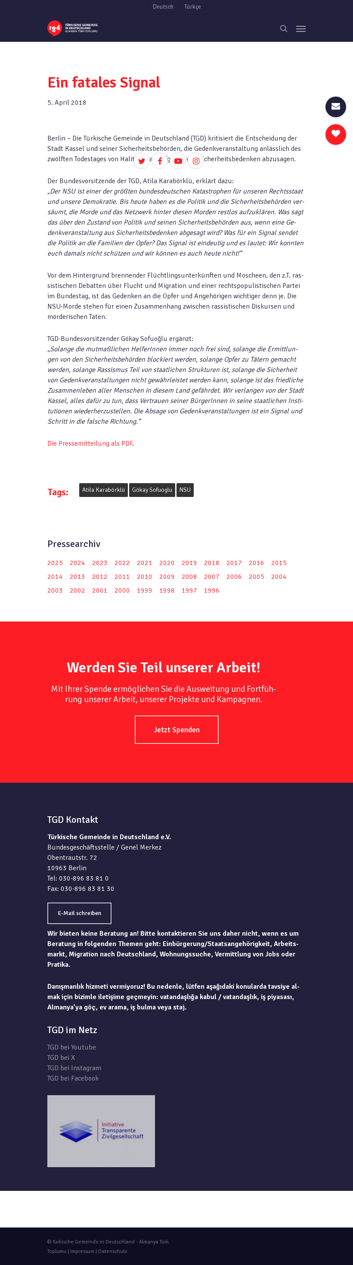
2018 (212, 563)
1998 (167, 590)
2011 (122, 576)
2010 (144, 576)
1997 (189, 590)
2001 (100, 590)
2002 (77, 590)
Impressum (82, 1251)
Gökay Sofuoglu (152, 490)
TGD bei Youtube (71, 1047)
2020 (167, 563)
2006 (234, 576)
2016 (256, 563)
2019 (189, 563)
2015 (279, 563)
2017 (234, 563)
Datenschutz (112, 1251)
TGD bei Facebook (73, 1078)
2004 (279, 576)
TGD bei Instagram (74, 1068)
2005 (256, 576)
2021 (144, 563)
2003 (55, 590)
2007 (212, 576)
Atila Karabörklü (103, 490)
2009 (167, 576)
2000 (122, 590)
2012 (100, 576)
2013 (77, 576)
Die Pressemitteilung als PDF (89, 443)
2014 (55, 576)
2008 (189, 576)
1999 (144, 590)
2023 (100, 563)
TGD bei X (61, 1057)
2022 (122, 563)
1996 (212, 590)
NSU (185, 490)
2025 (55, 563)
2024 (77, 563)
